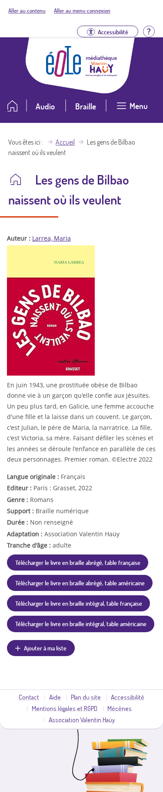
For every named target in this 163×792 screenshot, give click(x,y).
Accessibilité (127, 697)
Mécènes (119, 708)
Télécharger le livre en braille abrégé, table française (77, 562)
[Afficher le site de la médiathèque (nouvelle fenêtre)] (101, 73)
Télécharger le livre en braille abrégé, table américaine (80, 583)
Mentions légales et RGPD (64, 708)
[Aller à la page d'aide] (148, 30)
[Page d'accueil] (63, 74)
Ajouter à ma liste (45, 648)
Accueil (65, 142)
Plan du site (86, 697)
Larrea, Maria (51, 238)
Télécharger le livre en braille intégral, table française (78, 603)
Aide (55, 697)
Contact (29, 697)
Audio (45, 106)
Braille (85, 106)
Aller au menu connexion (82, 10)
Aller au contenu (27, 10)
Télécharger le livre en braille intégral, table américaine (80, 623)
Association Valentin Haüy (82, 719)
